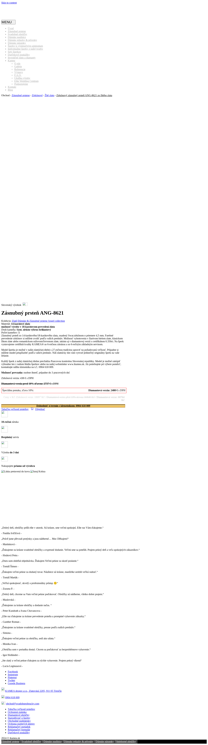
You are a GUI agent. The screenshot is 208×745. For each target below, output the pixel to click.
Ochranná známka (17, 712)
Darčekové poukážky (19, 54)
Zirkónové (37, 95)
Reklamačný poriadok (19, 726)
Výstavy (18, 72)
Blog (10, 89)
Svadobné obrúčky (17, 34)
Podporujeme (21, 84)
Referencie (19, 69)
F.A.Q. (17, 75)
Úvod (11, 28)
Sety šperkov (14, 51)
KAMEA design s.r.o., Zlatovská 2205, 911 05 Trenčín (33, 691)
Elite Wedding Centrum (26, 81)
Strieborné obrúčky (126, 741)
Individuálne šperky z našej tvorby (25, 48)
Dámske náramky (17, 43)
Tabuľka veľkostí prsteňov (15, 409)
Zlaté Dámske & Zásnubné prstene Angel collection (38, 320)
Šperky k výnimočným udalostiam (25, 46)
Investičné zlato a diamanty (22, 57)
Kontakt (12, 87)
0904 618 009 (12, 697)
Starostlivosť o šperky (19, 718)
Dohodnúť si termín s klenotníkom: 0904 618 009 (63, 405)
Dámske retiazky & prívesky (22, 40)
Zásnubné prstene (17, 31)
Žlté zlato (49, 95)
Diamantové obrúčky (18, 715)
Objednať (40, 409)
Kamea (11, 60)
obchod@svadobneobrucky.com (22, 703)
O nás (17, 63)
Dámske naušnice (17, 37)
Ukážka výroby (22, 78)
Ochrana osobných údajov (21, 723)
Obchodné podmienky (19, 720)
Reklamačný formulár (19, 729)
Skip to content (9, 2)
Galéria (18, 66)
